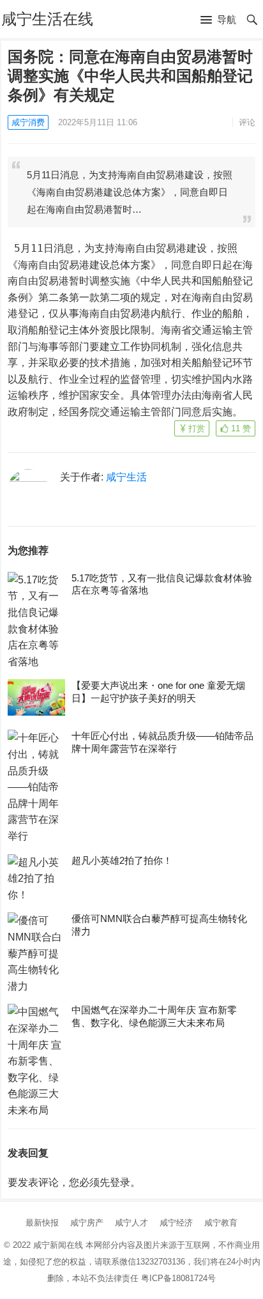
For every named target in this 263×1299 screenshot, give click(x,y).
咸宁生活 (126, 477)
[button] (218, 20)
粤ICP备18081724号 (178, 1278)
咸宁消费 (28, 122)
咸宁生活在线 (47, 18)
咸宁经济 (176, 1222)
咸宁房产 (86, 1222)
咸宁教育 (220, 1222)
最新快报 (42, 1222)
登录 (120, 1182)
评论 (247, 122)
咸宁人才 (131, 1222)
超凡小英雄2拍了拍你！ (121, 860)
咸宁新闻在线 (58, 1245)
